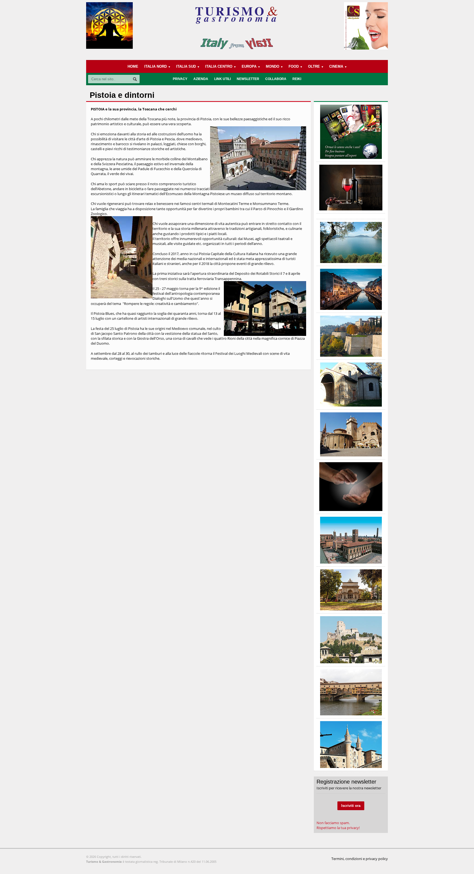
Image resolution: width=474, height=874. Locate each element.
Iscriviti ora (350, 806)
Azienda (200, 79)
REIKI (296, 79)
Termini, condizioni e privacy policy (359, 858)
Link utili (222, 79)
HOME (133, 66)
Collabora (275, 79)
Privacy (180, 79)
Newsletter (248, 79)
